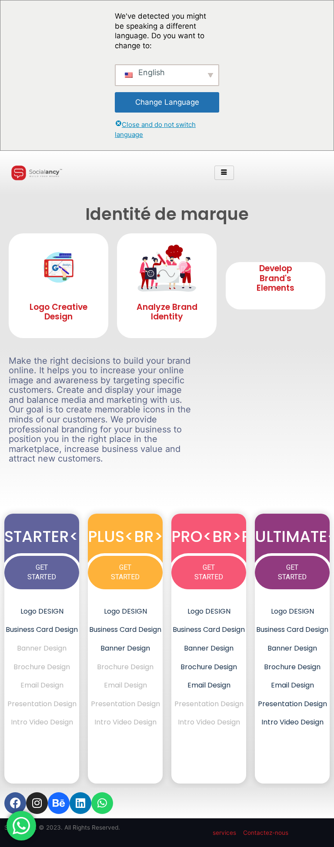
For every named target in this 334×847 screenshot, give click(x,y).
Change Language (167, 102)
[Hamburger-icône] (224, 173)
